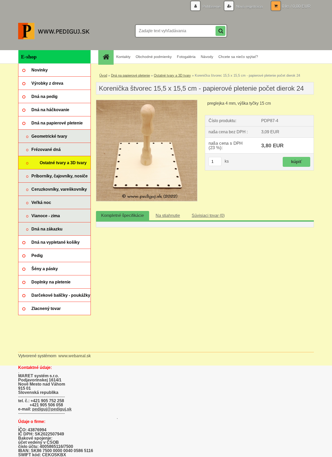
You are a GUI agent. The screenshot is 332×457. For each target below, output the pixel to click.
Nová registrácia (249, 6)
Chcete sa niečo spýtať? (238, 57)
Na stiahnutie (168, 215)
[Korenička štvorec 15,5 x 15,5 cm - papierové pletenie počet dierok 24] (146, 102)
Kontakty (123, 57)
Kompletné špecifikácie (122, 215)
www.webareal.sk (74, 356)
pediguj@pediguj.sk (52, 409)
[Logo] (53, 31)
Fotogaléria (186, 57)
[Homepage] (108, 56)
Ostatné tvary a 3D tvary (172, 75)
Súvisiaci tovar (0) (208, 215)
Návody (207, 57)
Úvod (103, 75)
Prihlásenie (212, 6)
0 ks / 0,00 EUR (296, 6)
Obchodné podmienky (154, 57)
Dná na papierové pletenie (130, 75)
